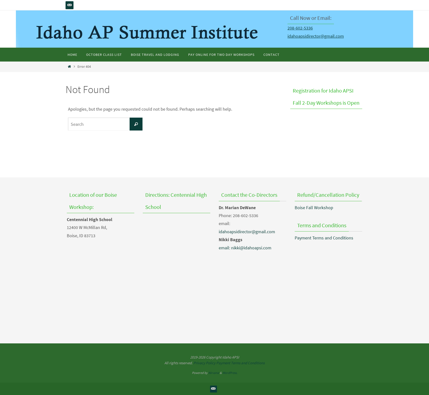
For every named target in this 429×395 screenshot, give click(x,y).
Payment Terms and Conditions (324, 238)
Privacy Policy (204, 363)
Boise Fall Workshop (314, 207)
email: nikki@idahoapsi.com (245, 248)
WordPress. (229, 373)
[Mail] (69, 5)
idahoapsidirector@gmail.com (315, 36)
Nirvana (213, 373)
